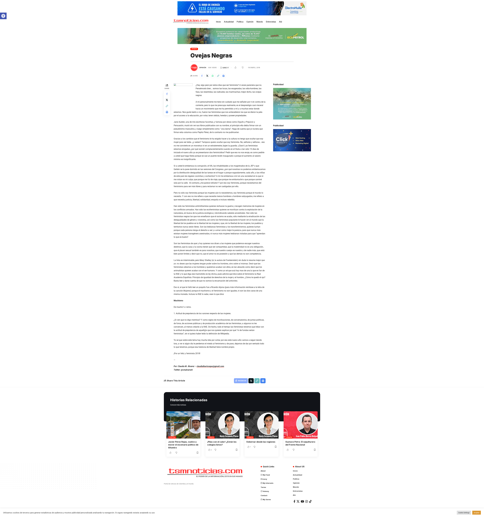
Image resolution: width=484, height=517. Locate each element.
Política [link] (172, 437)
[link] (3, 16)
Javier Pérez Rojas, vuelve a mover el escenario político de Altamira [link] (183, 445)
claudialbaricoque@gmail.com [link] (210, 366)
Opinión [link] (194, 49)
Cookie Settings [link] (464, 513)
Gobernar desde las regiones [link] (260, 442)
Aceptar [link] (476, 513)
